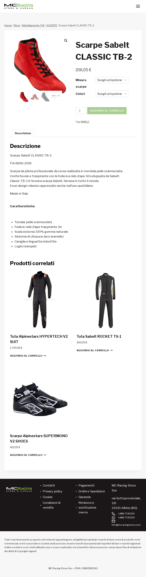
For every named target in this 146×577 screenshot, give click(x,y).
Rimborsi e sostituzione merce (87, 507)
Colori (80, 94)
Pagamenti (86, 485)
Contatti (49, 485)
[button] (66, 40)
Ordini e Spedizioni (92, 491)
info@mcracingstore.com (126, 524)
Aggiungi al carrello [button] (26, 355)
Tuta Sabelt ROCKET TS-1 (99, 336)
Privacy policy (52, 491)
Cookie (48, 497)
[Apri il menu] (138, 6)
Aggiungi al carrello (107, 110)
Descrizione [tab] (23, 133)
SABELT (85, 122)
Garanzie (85, 497)
